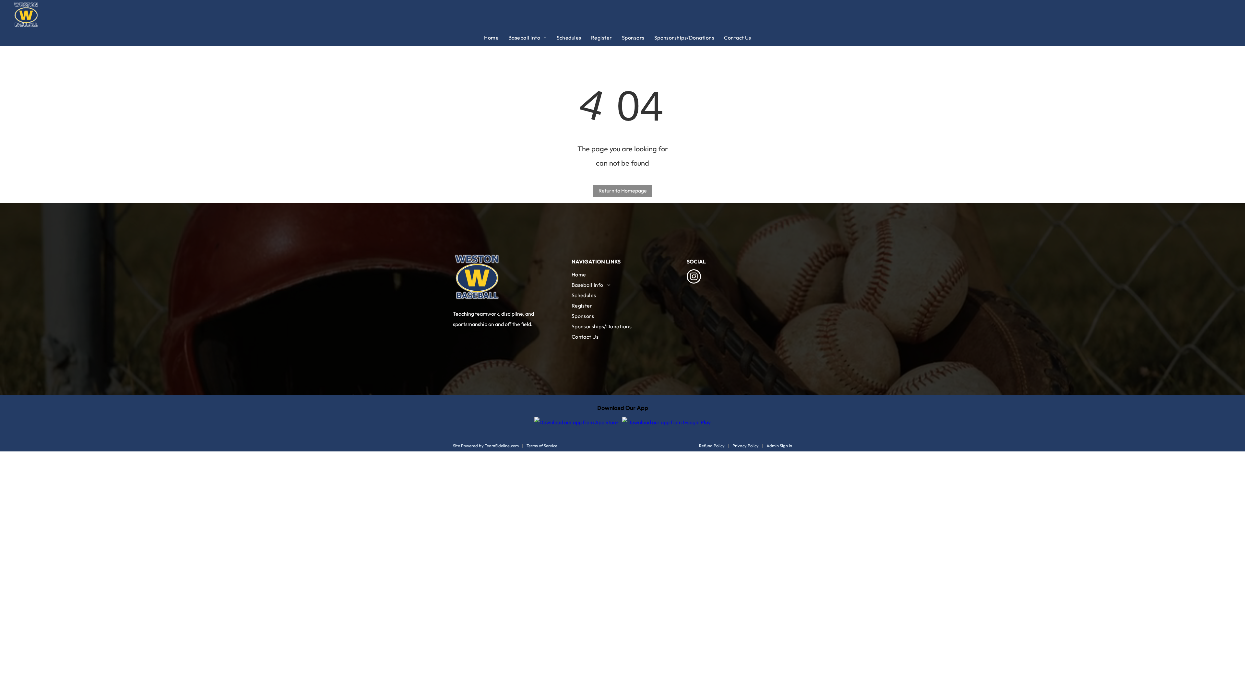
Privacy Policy (745, 445)
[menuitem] (496, 37)
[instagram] (694, 277)
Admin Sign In (779, 445)
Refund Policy (712, 445)
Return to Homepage (623, 190)
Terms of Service (542, 445)
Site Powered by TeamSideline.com (486, 445)
